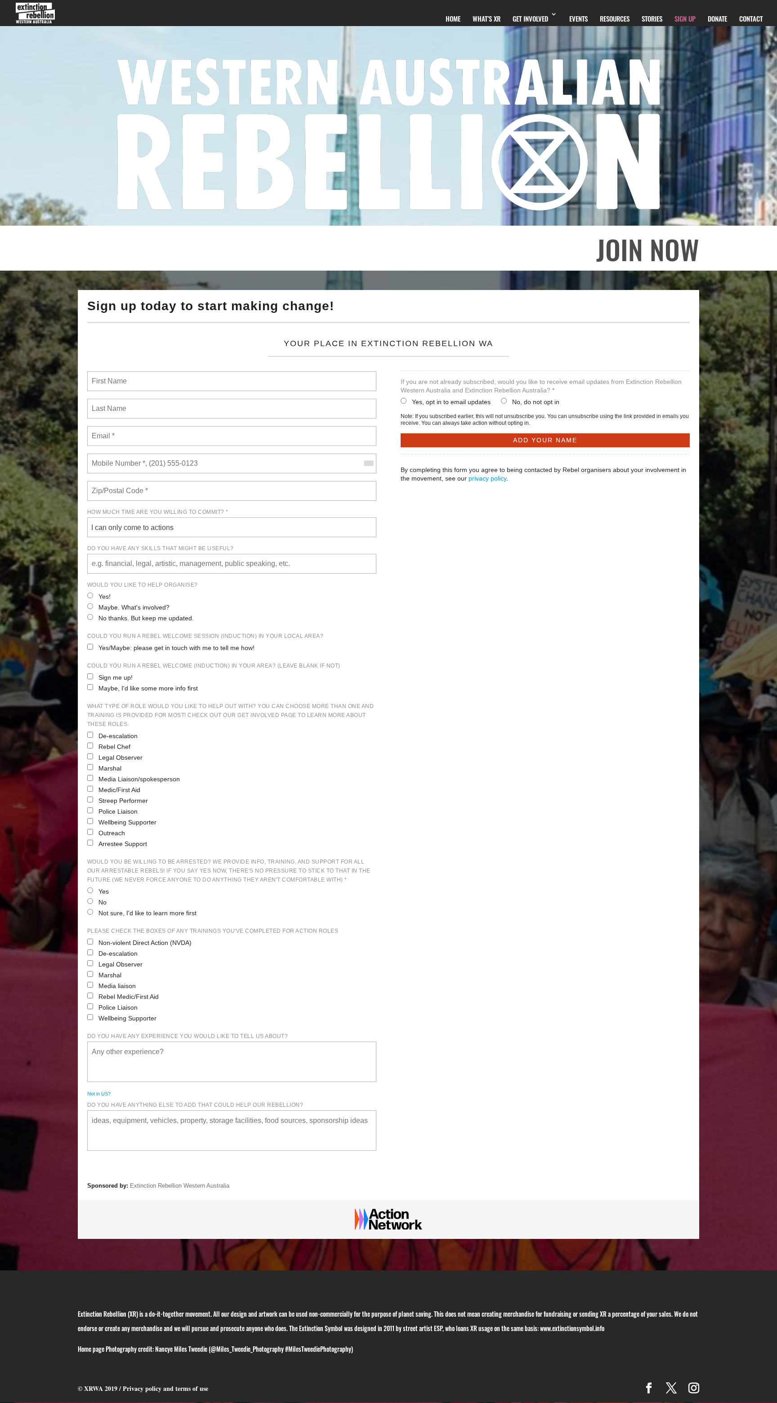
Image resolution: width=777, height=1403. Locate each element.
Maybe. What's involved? (134, 607)
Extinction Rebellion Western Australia (179, 1185)
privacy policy (487, 478)
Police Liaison (118, 811)
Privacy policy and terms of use (165, 1388)
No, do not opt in (535, 401)
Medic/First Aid (119, 789)
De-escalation (118, 735)
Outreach (111, 833)
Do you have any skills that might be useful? (160, 548)
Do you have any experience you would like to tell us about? (187, 1036)
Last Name (107, 403)
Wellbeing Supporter (127, 822)
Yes (103, 891)
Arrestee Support (122, 843)
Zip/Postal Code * (118, 485)
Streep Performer (123, 800)
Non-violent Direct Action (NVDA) (145, 942)
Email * (102, 430)
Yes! (104, 596)
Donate (717, 18)
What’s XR (486, 18)
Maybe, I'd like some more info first (148, 688)
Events (578, 18)
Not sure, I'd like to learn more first (147, 913)
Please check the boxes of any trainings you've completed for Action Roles (213, 931)
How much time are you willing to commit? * (157, 512)
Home (453, 18)
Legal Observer (120, 757)
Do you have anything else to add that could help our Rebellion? (195, 1105)
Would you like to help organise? (142, 585)
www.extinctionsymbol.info (572, 1328)
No (102, 902)
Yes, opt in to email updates (451, 401)
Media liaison (117, 985)
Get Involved (530, 18)
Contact (751, 18)
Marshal (109, 768)
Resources (615, 18)
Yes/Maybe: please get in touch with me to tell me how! (176, 647)
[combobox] (368, 463)
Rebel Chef (114, 746)
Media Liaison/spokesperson (139, 779)
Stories (652, 18)
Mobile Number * (116, 458)
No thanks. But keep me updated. (146, 618)
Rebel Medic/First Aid (128, 996)
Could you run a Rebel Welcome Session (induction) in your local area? (205, 636)
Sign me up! (115, 677)
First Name (109, 376)
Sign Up (685, 18)
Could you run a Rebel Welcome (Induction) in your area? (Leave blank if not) (213, 666)
